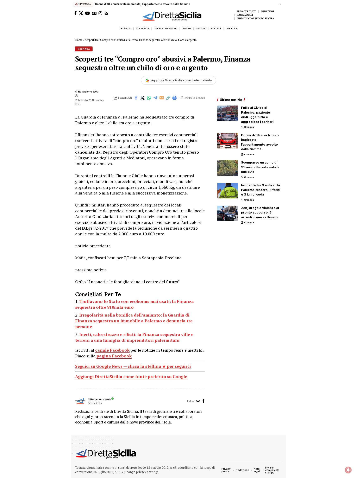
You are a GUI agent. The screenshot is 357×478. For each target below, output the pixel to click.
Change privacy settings (141, 472)
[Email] (162, 98)
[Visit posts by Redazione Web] (80, 401)
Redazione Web (88, 91)
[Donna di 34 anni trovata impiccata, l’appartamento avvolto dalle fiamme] (227, 140)
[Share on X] (142, 98)
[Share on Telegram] (155, 98)
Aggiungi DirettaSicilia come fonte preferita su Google (131, 376)
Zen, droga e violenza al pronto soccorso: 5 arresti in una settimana (260, 212)
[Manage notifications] (348, 470)
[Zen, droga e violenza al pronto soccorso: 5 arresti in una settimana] (227, 213)
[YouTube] (87, 13)
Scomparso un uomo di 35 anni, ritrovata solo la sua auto (260, 167)
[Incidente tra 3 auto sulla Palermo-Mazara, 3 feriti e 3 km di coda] (227, 190)
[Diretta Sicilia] (106, 454)
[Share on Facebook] (136, 98)
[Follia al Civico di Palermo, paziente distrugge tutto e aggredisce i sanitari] (227, 113)
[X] (81, 13)
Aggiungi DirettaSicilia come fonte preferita (181, 80)
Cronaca (84, 49)
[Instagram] (100, 13)
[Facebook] (75, 13)
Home (78, 40)
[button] (279, 4)
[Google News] (94, 13)
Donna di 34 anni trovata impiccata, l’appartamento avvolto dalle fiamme (142, 4)
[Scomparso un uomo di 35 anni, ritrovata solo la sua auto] (227, 168)
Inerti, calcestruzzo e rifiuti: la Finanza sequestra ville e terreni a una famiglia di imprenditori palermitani (134, 337)
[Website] (198, 401)
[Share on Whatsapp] (149, 98)
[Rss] (106, 13)
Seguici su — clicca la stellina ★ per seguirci (133, 366)
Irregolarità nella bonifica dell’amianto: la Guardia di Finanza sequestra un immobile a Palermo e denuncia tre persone (134, 320)
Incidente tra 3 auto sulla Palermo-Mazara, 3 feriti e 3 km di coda (260, 189)
